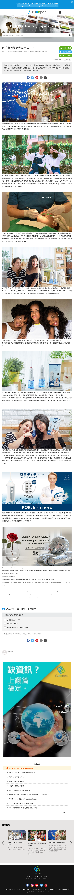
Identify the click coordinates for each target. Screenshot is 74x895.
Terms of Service (37, 889)
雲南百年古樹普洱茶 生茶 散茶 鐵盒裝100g (22, 799)
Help (45, 889)
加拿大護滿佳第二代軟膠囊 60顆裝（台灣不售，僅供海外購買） (28, 795)
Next (71, 843)
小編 (16, 573)
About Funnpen (9, 889)
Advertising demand (63, 889)
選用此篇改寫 (66, 55)
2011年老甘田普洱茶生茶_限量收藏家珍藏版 (22, 808)
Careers (18, 889)
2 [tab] (43, 858)
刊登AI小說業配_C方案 (15, 777)
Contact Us (52, 889)
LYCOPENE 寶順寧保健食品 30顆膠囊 (21, 768)
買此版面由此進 (62, 712)
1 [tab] (40, 858)
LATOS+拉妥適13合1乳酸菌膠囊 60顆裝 (21, 773)
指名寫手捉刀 (66, 52)
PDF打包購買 (66, 48)
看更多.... (65, 812)
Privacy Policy (26, 889)
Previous (3, 843)
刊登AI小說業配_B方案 (15, 781)
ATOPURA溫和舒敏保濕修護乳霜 (18, 790)
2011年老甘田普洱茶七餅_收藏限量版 (20, 803)
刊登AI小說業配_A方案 (15, 786)
